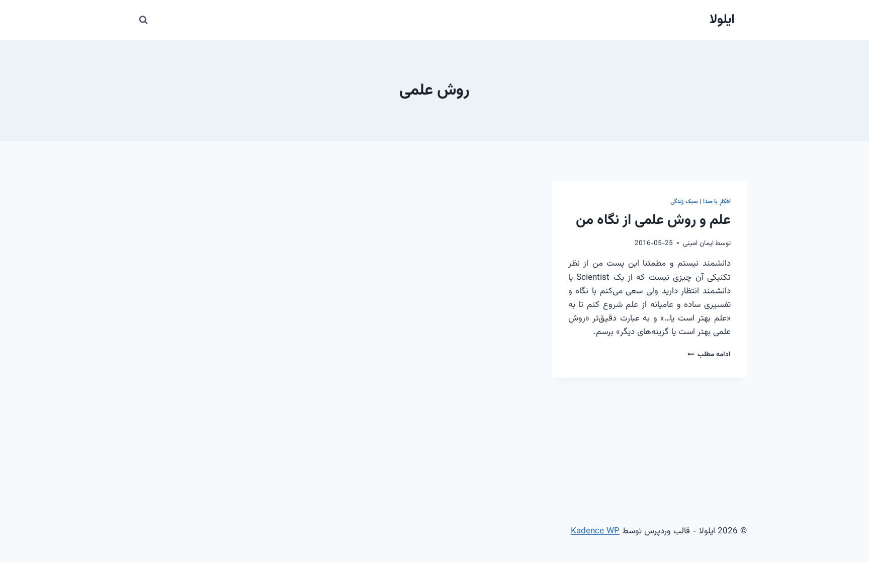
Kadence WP (595, 531)
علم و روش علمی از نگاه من (653, 220)
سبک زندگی (684, 201)
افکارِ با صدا (717, 201)
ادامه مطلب (709, 354)
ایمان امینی (698, 243)
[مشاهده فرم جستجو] (143, 20)
